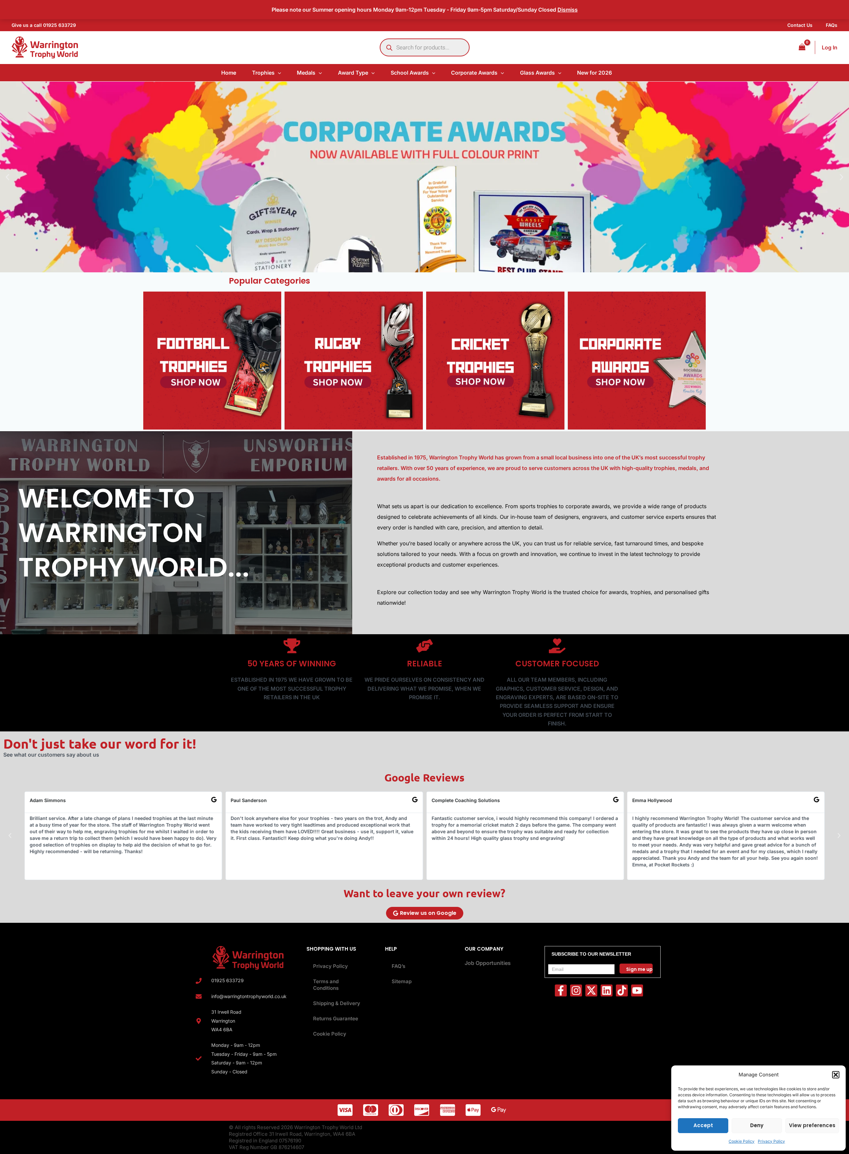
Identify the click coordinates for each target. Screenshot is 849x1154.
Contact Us (800, 25)
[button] (835, 1074)
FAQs (831, 25)
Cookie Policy (741, 1141)
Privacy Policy (771, 1141)
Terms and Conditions (326, 984)
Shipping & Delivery (336, 1003)
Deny (756, 1125)
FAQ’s (398, 966)
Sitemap (402, 981)
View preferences (812, 1125)
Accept (703, 1125)
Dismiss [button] (567, 9)
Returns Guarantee (335, 1018)
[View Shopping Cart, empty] (802, 47)
